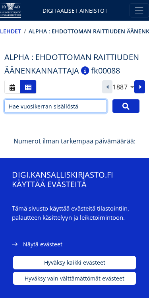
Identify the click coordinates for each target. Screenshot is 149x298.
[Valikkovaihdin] (139, 10)
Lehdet (10, 31)
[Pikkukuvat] (28, 86)
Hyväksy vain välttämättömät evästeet (74, 278)
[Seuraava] (139, 87)
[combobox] (123, 87)
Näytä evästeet (42, 244)
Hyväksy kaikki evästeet (74, 262)
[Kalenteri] (12, 86)
